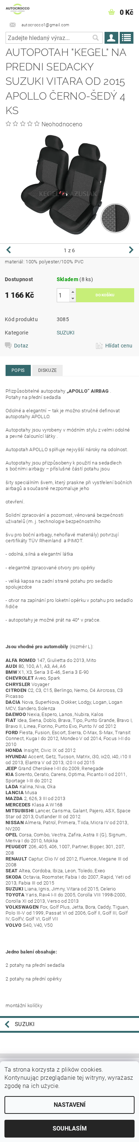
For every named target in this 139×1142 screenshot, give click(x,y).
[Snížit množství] (72, 298)
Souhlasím (70, 1128)
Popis (18, 370)
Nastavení (70, 1104)
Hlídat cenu (119, 346)
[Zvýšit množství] (72, 291)
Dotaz (21, 346)
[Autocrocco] (18, 9)
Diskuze (47, 370)
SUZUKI (66, 333)
